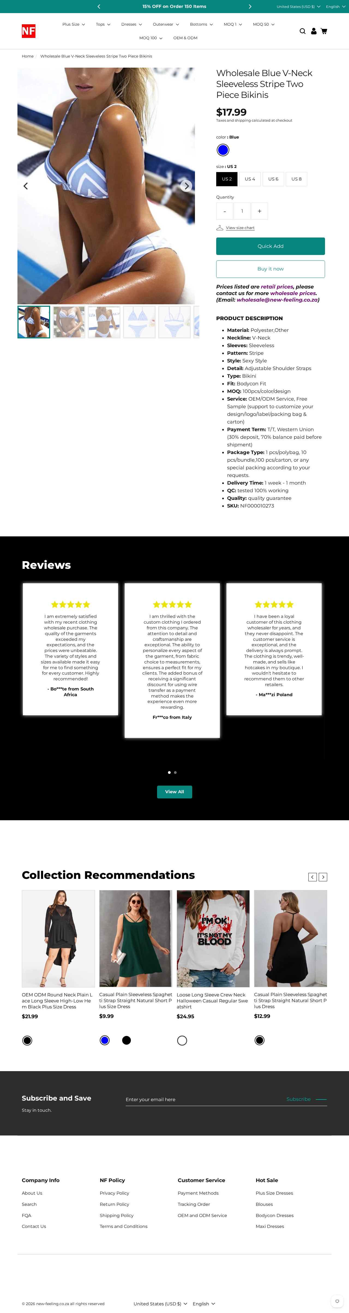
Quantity (225, 197)
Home (28, 56)
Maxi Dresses (270, 1226)
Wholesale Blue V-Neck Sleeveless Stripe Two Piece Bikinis (96, 56)
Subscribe (299, 1099)
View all (174, 791)
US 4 (250, 179)
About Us (32, 1193)
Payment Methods (198, 1193)
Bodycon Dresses (275, 1215)
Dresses (129, 24)
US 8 (296, 179)
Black (27, 1040)
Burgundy (115, 1040)
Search (29, 1204)
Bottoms (199, 24)
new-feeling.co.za (52, 1303)
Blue (223, 150)
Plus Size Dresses (274, 1193)
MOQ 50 (261, 24)
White (182, 1040)
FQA (26, 1215)
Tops (101, 24)
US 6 (273, 179)
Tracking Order (194, 1204)
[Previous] (99, 7)
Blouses (264, 1204)
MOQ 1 (230, 24)
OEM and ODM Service (202, 1215)
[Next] (250, 7)
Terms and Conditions (124, 1226)
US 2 (227, 179)
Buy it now (270, 269)
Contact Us (34, 1226)
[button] (303, 31)
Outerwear (163, 24)
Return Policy (114, 1204)
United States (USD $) (296, 6)
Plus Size (71, 24)
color (227, 137)
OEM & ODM (185, 37)
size (226, 166)
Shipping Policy (117, 1215)
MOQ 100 (148, 37)
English (333, 6)
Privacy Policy (114, 1193)
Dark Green (137, 1040)
